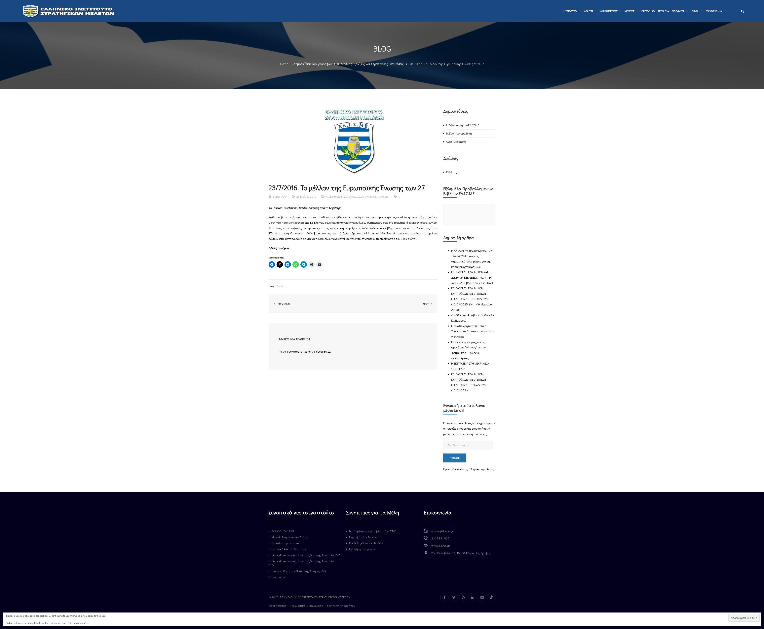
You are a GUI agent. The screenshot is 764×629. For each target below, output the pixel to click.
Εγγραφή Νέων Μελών (363, 537)
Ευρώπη (282, 286)
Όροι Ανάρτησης (456, 141)
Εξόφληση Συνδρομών (362, 549)
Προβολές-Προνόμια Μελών (366, 543)
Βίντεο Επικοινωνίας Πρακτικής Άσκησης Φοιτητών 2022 (301, 563)
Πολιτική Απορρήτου (341, 606)
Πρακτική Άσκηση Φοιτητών (289, 549)
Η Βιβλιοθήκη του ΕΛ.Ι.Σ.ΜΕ (462, 125)
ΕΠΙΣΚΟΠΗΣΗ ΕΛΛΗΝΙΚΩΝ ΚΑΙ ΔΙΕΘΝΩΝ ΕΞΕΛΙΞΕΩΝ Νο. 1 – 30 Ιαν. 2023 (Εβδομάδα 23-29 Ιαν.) (472, 277)
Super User (280, 196)
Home (284, 64)
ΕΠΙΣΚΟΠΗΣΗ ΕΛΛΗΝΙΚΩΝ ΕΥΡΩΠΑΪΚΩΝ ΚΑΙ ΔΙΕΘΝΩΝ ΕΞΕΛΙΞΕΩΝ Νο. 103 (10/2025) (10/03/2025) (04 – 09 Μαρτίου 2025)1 (471, 299)
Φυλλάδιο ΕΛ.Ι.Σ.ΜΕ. (283, 531)
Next (426, 303)
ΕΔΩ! (272, 248)
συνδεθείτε (323, 351)
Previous (283, 303)
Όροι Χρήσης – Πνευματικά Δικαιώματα (296, 606)
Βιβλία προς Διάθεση (459, 133)
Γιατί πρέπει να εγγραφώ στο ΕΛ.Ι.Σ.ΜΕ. (372, 531)
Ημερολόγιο (279, 577)
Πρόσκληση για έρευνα (285, 543)
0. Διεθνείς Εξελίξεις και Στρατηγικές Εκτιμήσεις (370, 64)
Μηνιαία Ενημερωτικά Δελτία (290, 537)
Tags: (272, 286)
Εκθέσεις (451, 172)
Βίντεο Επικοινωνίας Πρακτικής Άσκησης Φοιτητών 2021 (306, 555)
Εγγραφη (455, 457)
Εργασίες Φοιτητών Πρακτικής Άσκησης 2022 (299, 571)
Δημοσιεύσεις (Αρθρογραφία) (312, 64)
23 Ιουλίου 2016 (306, 196)
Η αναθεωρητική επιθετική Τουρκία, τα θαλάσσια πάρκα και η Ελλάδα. (473, 331)
